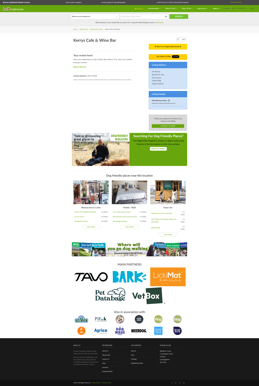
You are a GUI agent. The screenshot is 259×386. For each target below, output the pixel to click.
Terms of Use (107, 383)
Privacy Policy (96, 383)
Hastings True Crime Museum (161, 213)
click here (159, 23)
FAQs (104, 363)
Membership (106, 355)
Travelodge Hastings (120, 221)
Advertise (105, 367)
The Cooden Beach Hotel (122, 212)
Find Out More (235, 2)
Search (179, 17)
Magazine (226, 8)
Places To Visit (170, 8)
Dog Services (202, 8)
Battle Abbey (155, 228)
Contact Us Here (168, 126)
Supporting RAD (107, 371)
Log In (252, 8)
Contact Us (105, 359)
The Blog (133, 359)
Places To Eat (186, 8)
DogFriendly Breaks (137, 363)
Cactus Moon (79, 217)
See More (91, 227)
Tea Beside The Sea (81, 221)
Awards (140, 9)
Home (75, 29)
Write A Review (79, 67)
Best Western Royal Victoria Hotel (125, 217)
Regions (216, 8)
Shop (233, 8)
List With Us (241, 8)
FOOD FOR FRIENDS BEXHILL (85, 212)
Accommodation (153, 8)
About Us (105, 351)
